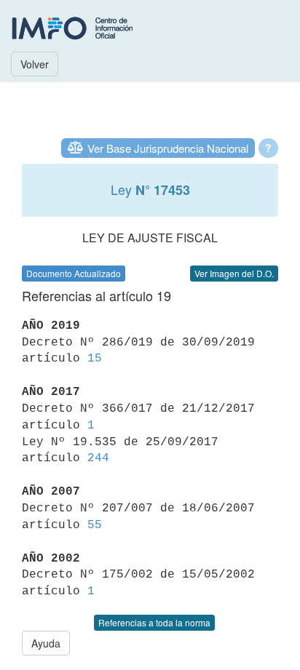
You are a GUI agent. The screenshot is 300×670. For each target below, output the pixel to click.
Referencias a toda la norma (154, 622)
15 (94, 358)
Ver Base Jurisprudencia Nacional (167, 148)
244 (98, 458)
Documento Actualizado (73, 273)
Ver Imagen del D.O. (234, 273)
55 (94, 525)
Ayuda (45, 643)
